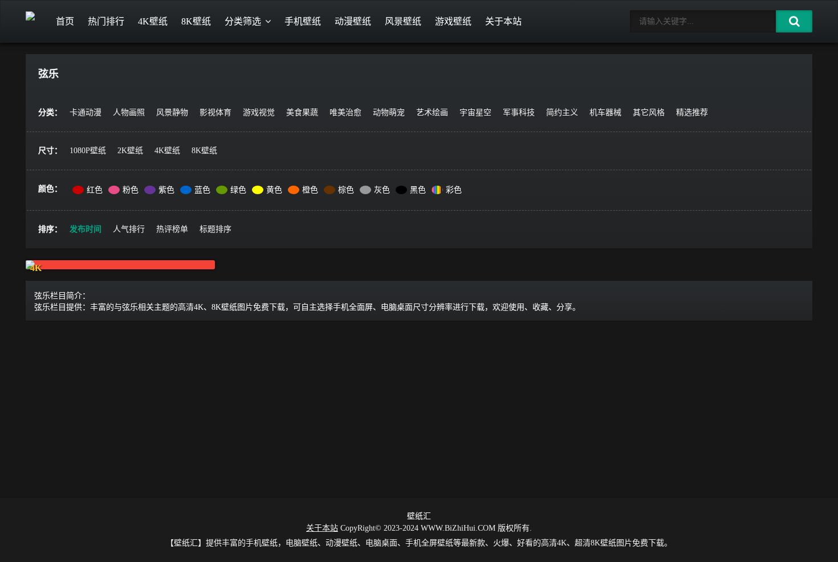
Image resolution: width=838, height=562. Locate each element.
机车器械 (605, 112)
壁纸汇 (419, 516)
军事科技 (519, 112)
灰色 (382, 190)
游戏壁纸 (453, 21)
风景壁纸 (403, 21)
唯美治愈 (345, 112)
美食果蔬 (302, 112)
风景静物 (172, 112)
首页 (65, 21)
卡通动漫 (85, 112)
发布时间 (85, 229)
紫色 (166, 190)
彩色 (454, 190)
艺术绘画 (432, 112)
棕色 (346, 190)
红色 (95, 190)
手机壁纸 (302, 21)
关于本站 (503, 21)
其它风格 (649, 112)
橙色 (310, 190)
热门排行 (106, 21)
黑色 (418, 190)
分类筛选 (243, 21)
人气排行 (129, 229)
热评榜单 (172, 229)
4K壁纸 (153, 21)
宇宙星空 (475, 112)
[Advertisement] (419, 407)
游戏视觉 (259, 112)
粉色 (131, 190)
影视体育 (215, 112)
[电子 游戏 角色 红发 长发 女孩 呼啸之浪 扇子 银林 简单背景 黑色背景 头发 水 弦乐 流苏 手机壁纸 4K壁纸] (120, 264)
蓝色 (202, 190)
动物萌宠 (389, 112)
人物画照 (129, 112)
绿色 (238, 190)
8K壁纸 (196, 21)
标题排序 (215, 229)
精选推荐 (692, 112)
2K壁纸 (130, 150)
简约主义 (562, 112)
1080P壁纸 (88, 150)
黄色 (274, 190)
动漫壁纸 (353, 21)
